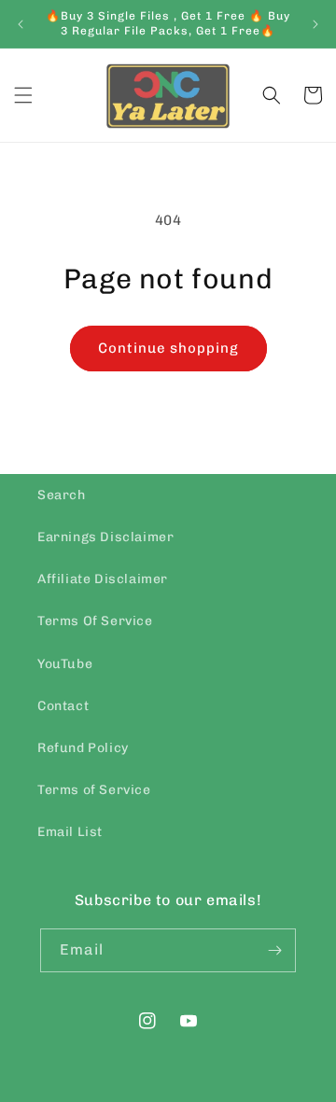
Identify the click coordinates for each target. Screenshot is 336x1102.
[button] (23, 95)
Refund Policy (83, 748)
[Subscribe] (274, 950)
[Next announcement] (315, 24)
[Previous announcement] (20, 24)
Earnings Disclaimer (105, 537)
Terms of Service (94, 790)
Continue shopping (168, 348)
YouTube (64, 664)
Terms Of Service (95, 621)
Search (61, 495)
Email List (70, 832)
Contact (63, 706)
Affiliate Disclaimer (102, 579)
